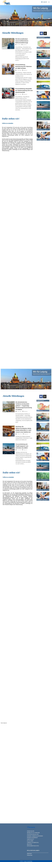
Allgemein (25, 44)
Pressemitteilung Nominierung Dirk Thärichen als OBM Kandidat (23, 66)
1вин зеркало (4, 722)
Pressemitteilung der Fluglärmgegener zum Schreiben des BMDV (22, 446)
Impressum (29, 853)
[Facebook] (41, 33)
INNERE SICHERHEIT (32, 837)
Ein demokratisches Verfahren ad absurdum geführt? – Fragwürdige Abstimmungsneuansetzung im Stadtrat (24, 405)
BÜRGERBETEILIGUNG (33, 845)
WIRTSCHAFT (30, 839)
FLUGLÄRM (30, 840)
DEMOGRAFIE (30, 831)
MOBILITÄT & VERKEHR (33, 832)
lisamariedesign (29, 861)
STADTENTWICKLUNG (33, 834)
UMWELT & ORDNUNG (33, 842)
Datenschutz (29, 855)
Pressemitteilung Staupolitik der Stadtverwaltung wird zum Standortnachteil (24, 90)
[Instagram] (45, 33)
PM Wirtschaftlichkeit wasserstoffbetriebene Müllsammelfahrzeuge (21, 40)
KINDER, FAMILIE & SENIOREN (35, 836)
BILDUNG (29, 844)
